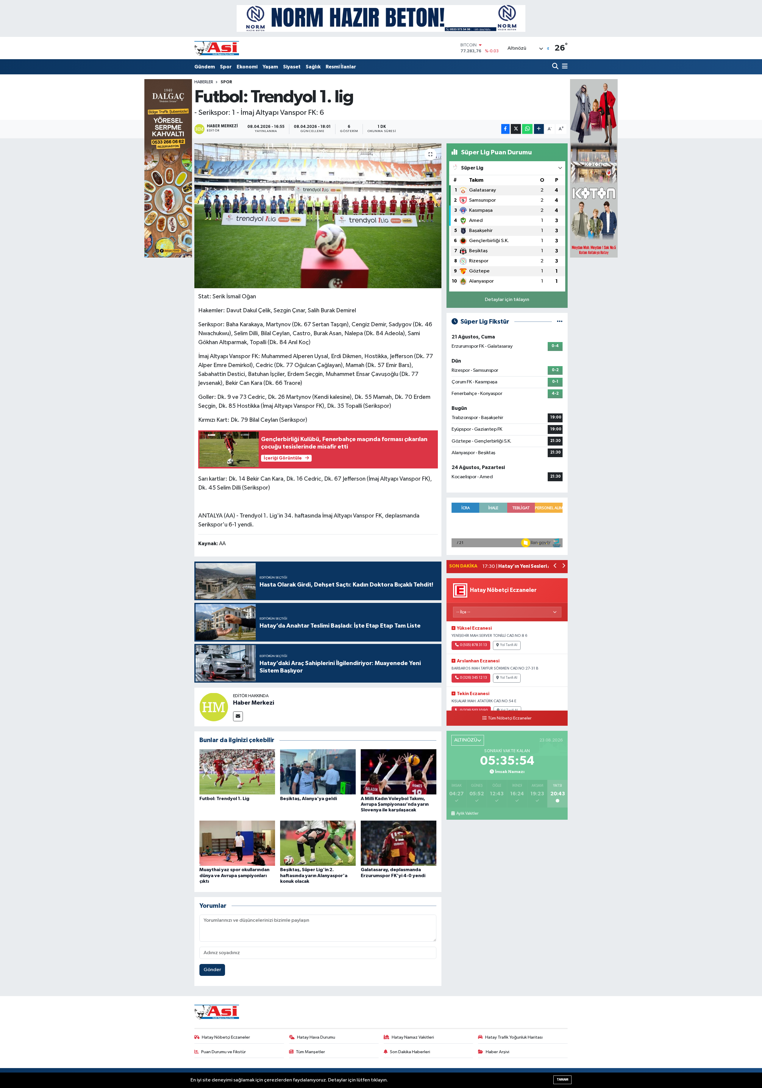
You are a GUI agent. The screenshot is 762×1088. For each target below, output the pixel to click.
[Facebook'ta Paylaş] (505, 129)
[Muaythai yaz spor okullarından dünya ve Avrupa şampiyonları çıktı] (237, 843)
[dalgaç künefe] (168, 168)
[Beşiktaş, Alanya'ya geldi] (318, 771)
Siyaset (292, 66)
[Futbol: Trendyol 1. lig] (318, 215)
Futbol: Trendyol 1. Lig (224, 798)
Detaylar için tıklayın (507, 299)
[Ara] (556, 66)
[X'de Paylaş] (516, 129)
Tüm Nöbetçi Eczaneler (510, 718)
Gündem (204, 66)
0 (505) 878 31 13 (473, 645)
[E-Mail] (238, 716)
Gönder (212, 969)
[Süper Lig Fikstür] (560, 321)
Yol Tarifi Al (508, 645)
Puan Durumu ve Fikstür (223, 1052)
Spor (226, 66)
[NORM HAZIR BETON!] (381, 18)
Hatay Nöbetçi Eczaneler (226, 1037)
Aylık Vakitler (467, 813)
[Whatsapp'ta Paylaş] (527, 129)
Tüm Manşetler (310, 1052)
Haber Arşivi (497, 1052)
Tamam (562, 1079)
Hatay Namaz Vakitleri (413, 1037)
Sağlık (313, 66)
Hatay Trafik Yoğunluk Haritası (514, 1037)
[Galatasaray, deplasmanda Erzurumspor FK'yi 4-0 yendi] (398, 843)
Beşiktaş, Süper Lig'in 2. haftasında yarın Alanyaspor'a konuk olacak (313, 875)
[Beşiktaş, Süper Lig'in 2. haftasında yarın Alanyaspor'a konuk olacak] (318, 843)
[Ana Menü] (564, 66)
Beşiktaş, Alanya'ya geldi (308, 798)
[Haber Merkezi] (213, 706)
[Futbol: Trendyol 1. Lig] (237, 771)
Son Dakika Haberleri (410, 1052)
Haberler (203, 82)
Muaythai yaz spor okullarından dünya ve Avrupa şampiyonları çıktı (234, 875)
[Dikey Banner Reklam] (594, 168)
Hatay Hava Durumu (316, 1037)
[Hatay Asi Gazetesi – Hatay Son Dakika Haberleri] (216, 48)
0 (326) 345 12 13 (473, 678)
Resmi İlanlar (341, 66)
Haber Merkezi (253, 703)
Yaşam (270, 66)
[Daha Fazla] (539, 129)
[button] (555, 566)
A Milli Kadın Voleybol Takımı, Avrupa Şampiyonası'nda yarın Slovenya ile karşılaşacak (395, 804)
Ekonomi (247, 66)
